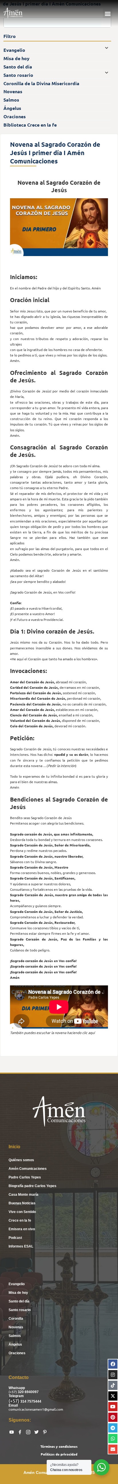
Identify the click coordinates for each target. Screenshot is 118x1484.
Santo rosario (20, 1310)
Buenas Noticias (22, 1203)
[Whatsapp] (112, 1438)
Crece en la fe (20, 1220)
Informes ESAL (21, 1246)
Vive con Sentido (22, 1212)
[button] (107, 13)
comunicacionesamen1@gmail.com (36, 1409)
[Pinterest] (112, 1417)
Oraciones (17, 1353)
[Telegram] (112, 1428)
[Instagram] (112, 1374)
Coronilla (16, 1319)
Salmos (15, 1336)
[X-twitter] (112, 1396)
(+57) (13, 1391)
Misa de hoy (18, 1293)
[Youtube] (112, 1406)
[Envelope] (112, 1449)
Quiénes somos (21, 1160)
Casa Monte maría (23, 1195)
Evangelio (17, 1284)
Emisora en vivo (22, 1229)
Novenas (16, 1327)
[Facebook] (112, 1364)
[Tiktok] (112, 1385)
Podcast (15, 1238)
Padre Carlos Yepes (25, 1177)
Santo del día (19, 1301)
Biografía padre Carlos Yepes (32, 1186)
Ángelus (15, 1344)
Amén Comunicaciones (28, 1169)
